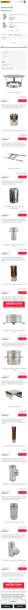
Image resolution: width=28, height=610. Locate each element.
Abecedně (3, 37)
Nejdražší (10, 34)
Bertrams (6, 64)
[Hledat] (16, 1)
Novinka (6, 56)
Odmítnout (7, 606)
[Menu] (24, 1)
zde (21, 597)
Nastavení (13, 601)
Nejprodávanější (18, 34)
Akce (5, 54)
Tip (5, 58)
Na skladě (6, 52)
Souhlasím (20, 606)
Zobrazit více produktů (13, 30)
